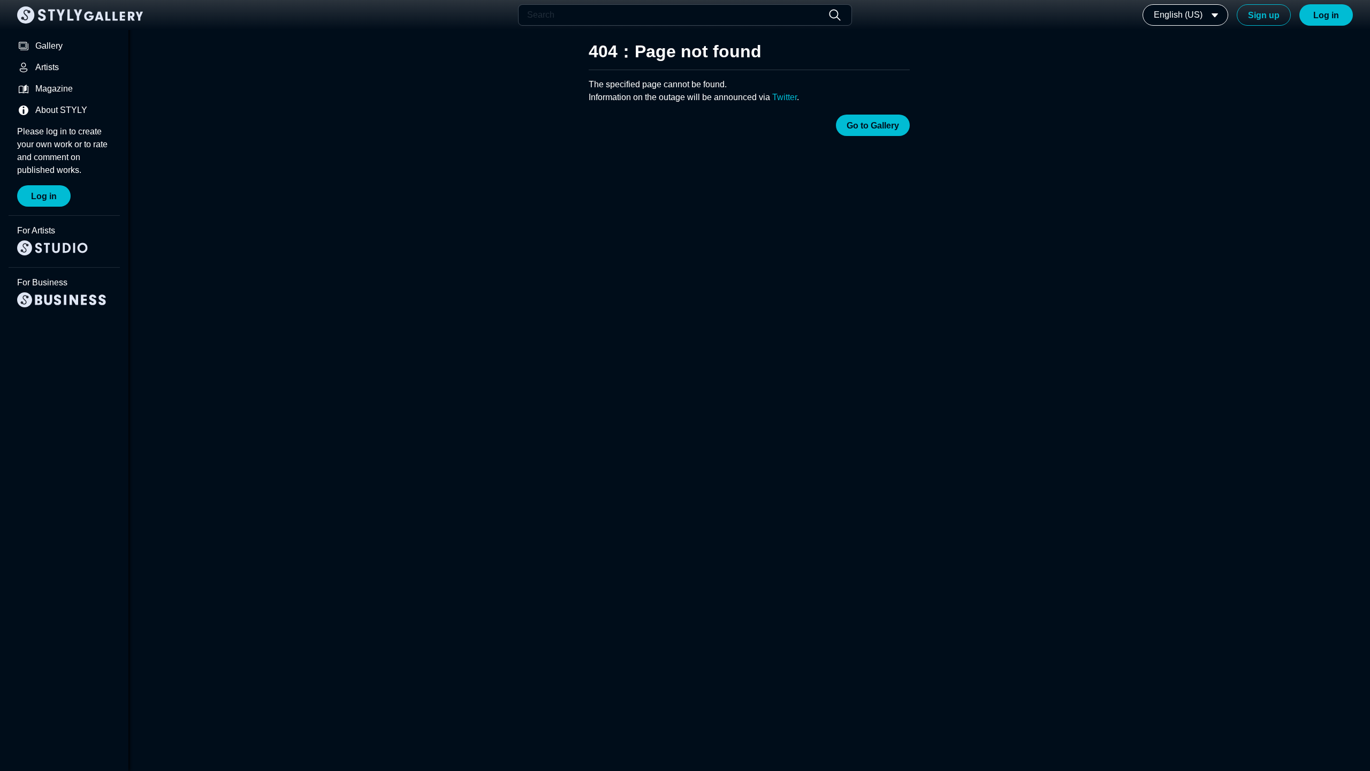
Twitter (784, 97)
